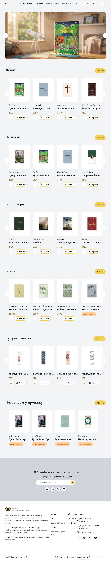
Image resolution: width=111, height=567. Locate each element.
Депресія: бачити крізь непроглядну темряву (92, 175)
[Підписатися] (72, 482)
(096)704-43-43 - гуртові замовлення (88, 520)
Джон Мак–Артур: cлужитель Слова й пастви (19, 439)
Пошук (73, 523)
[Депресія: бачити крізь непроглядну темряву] (92, 157)
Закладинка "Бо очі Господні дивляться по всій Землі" (43, 373)
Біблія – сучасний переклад (19, 309)
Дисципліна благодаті (19, 175)
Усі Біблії (100, 271)
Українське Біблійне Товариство (20, 306)
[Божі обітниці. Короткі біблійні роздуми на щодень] (92, 90)
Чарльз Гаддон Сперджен (91, 105)
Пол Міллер (82, 436)
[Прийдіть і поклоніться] (92, 224)
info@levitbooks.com (86, 532)
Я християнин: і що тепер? (67, 108)
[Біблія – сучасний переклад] (19, 291)
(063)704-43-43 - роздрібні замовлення (89, 526)
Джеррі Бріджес (15, 172)
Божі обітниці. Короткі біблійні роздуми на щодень (92, 108)
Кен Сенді (58, 436)
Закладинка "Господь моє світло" (67, 373)
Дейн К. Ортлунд (39, 239)
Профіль (74, 514)
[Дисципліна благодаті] (19, 157)
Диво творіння (17, 108)
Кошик (73, 518)
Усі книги (100, 70)
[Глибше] (43, 224)
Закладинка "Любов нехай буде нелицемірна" (92, 373)
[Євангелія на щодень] (19, 224)
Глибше (37, 242)
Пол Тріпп (12, 239)
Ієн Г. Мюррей (14, 436)
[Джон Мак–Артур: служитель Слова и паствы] (42, 421)
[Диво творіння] (19, 90)
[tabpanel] (55, 35)
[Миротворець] (65, 421)
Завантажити (82, 557)
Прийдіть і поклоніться (92, 242)
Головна (54, 514)
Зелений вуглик (66, 242)
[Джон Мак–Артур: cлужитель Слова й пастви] (19, 421)
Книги (53, 518)
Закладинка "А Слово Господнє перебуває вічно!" (19, 373)
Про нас (54, 527)
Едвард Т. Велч (87, 172)
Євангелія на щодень (19, 242)
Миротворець (63, 439)
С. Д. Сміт (60, 239)
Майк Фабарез (38, 105)
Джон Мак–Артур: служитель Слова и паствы (42, 439)
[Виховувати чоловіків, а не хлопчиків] (43, 90)
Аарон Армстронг (63, 105)
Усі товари (99, 338)
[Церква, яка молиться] (88, 421)
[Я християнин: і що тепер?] (67, 90)
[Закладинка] (19, 358)
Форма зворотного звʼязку (58, 532)
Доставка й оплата (58, 523)
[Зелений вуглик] (67, 224)
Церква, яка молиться (88, 439)
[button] (31, 3)
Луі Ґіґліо (12, 105)
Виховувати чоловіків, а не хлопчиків (43, 108)
